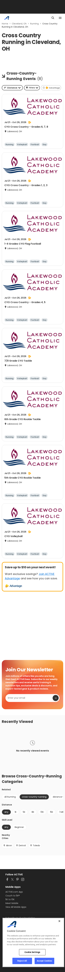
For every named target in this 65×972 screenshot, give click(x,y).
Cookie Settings (32, 952)
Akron (9, 845)
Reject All (22, 960)
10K (42, 811)
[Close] (59, 921)
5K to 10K (10, 899)
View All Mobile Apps (15, 907)
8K (33, 811)
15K (51, 811)
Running (34, 23)
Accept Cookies (44, 960)
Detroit (22, 845)
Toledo (36, 845)
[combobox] (12, 87)
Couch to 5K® (12, 895)
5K (24, 811)
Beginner (19, 827)
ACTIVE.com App (14, 891)
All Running (10, 796)
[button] (32, 87)
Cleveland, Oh (19, 23)
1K (15, 811)
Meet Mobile (11, 903)
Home (5, 23)
